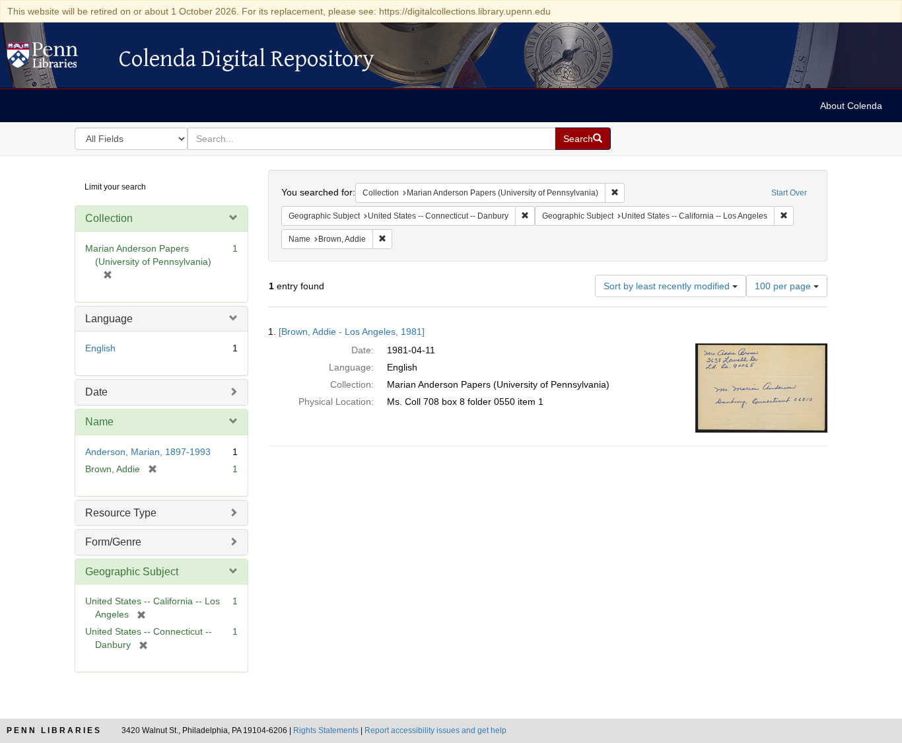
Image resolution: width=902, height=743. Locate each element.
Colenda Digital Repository (56, 58)
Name (99, 421)
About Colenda (851, 105)
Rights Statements (326, 730)
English (100, 348)
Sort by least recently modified (668, 286)
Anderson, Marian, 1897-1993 (148, 451)
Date (96, 392)
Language (109, 318)
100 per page (784, 286)
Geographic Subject (131, 571)
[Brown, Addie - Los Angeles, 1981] (352, 331)
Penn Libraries (54, 730)
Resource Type (120, 512)
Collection (109, 218)
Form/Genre (113, 542)
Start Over (789, 192)
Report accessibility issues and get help (435, 730)
